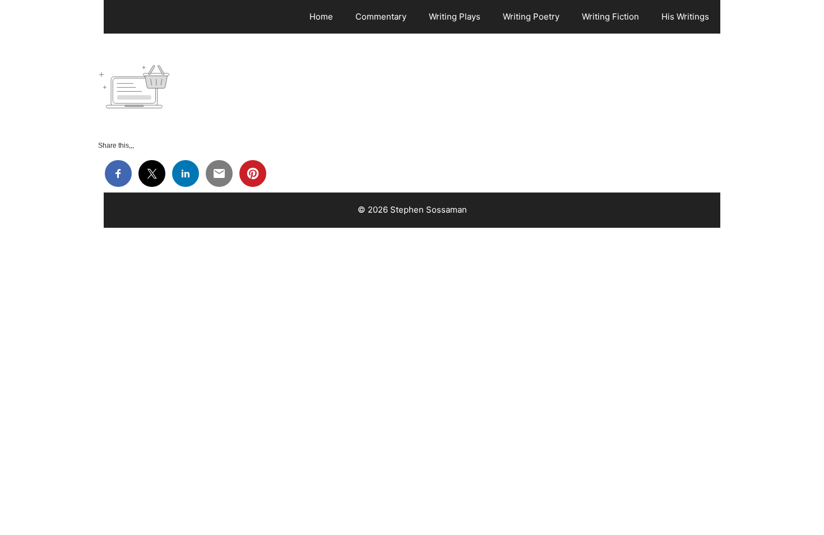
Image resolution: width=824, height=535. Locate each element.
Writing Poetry (531, 16)
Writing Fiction (610, 16)
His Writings (685, 16)
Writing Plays (454, 16)
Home (321, 16)
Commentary (380, 16)
